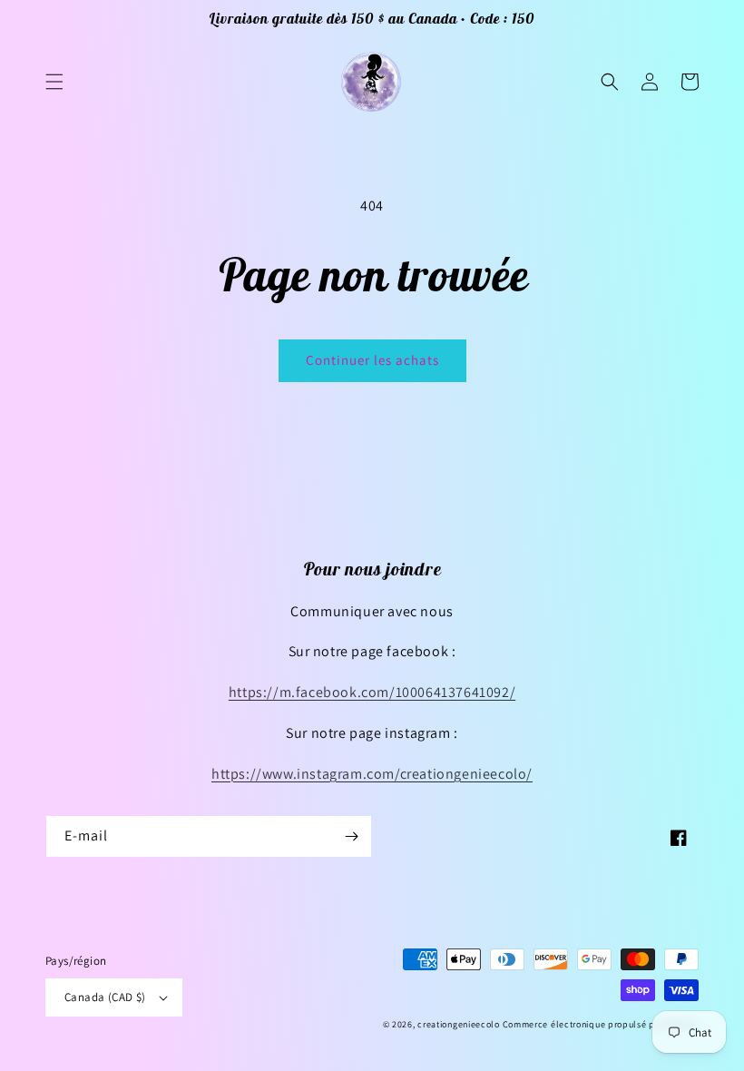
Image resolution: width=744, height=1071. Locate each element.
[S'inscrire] (351, 836)
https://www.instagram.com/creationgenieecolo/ (372, 773)
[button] (54, 82)
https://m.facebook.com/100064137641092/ (372, 692)
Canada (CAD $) (105, 997)
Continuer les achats (372, 359)
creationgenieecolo (458, 1024)
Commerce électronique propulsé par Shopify (601, 1024)
